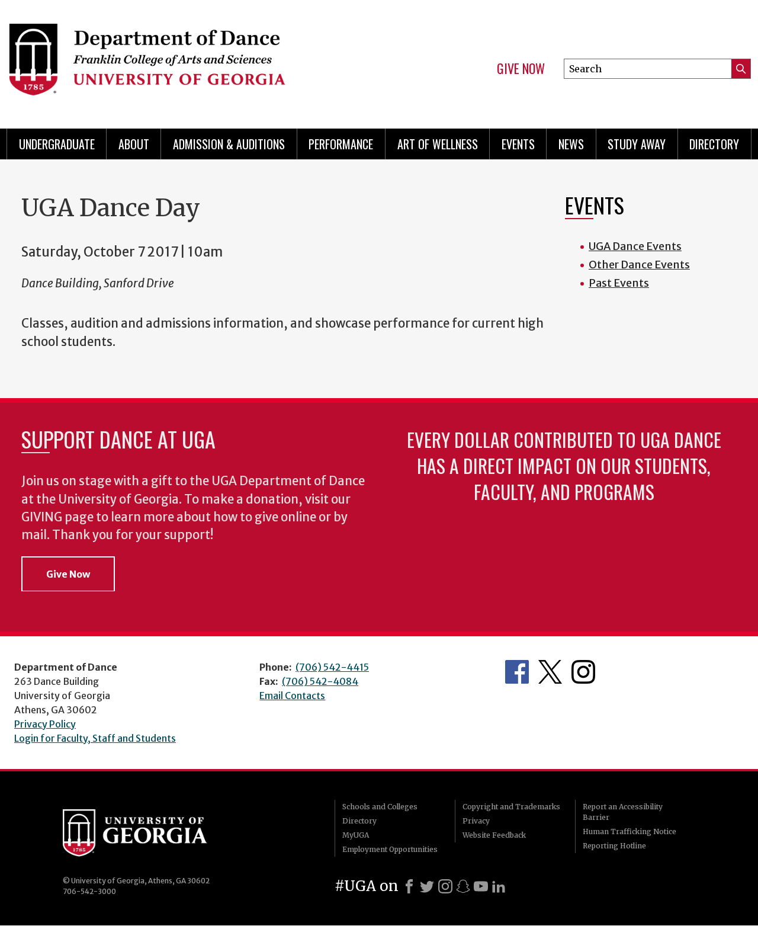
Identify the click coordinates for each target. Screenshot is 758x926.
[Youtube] (481, 886)
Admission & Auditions (229, 144)
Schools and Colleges (379, 806)
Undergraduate (57, 144)
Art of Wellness (437, 144)
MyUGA (355, 835)
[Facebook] (409, 886)
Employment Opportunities (390, 849)
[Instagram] (445, 886)
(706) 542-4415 (332, 667)
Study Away (637, 144)
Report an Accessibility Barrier (623, 812)
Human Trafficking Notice (629, 831)
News (571, 144)
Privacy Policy (45, 724)
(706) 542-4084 (320, 681)
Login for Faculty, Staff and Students (95, 738)
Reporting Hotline (614, 845)
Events (518, 144)
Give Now (521, 68)
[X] (427, 886)
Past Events (619, 283)
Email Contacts (292, 695)
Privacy (476, 820)
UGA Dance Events (635, 246)
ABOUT (133, 144)
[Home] (183, 59)
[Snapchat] (463, 886)
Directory (714, 144)
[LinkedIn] (499, 886)
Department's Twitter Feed (550, 672)
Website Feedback (494, 835)
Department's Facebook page (517, 672)
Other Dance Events (639, 264)
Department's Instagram (583, 672)
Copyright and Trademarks (511, 806)
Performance (341, 144)
